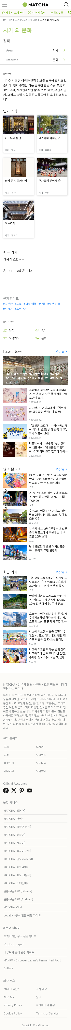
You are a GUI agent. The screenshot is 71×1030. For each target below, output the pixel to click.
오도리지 (10, 223)
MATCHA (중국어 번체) (17, 827)
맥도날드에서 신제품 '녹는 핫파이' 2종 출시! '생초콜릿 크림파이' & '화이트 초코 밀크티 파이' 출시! (47, 449)
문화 (44, 338)
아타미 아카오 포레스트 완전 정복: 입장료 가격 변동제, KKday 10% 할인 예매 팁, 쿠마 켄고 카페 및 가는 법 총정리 (47, 601)
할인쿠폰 (58, 12)
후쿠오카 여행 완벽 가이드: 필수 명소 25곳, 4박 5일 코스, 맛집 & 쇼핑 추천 (48, 514)
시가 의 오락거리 (15, 12)
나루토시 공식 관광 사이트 (19, 952)
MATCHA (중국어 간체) (17, 851)
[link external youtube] (30, 791)
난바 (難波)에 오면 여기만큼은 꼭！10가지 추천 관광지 (47, 548)
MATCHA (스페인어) (16, 883)
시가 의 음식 (38, 12)
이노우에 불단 (13, 138)
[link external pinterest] (22, 791)
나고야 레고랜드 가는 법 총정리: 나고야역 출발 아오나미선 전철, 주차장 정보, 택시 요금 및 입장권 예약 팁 (48, 655)
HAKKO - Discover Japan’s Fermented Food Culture (32, 964)
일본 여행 (54, 303)
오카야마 (41, 771)
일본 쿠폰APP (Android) (18, 899)
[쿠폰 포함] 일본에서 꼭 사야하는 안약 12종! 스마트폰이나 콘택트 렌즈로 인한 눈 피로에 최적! (48, 479)
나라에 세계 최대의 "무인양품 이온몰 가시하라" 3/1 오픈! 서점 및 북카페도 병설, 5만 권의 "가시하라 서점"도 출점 (35, 378)
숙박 (44, 330)
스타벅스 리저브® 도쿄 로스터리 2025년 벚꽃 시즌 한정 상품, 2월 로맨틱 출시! (48, 394)
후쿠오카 (21, 308)
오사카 (9, 308)
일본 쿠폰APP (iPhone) (18, 891)
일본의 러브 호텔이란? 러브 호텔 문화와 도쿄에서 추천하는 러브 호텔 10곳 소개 (48, 532)
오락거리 (14, 338)
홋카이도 (41, 755)
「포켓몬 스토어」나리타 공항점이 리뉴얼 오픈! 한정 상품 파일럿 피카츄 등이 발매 (48, 429)
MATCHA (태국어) (14, 835)
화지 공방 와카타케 (16, 181)
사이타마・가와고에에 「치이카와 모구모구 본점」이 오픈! (47, 410)
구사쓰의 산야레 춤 (50, 181)
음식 (11, 330)
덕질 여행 (30, 303)
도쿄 (18, 303)
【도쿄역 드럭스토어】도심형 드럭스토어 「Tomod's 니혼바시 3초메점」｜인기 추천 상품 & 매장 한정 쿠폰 (48, 584)
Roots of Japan (14, 944)
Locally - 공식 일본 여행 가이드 (22, 915)
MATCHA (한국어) (14, 843)
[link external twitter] (14, 791)
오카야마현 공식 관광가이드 (20, 936)
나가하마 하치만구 (49, 138)
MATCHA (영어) (13, 819)
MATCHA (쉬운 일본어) (17, 875)
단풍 (42, 303)
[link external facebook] (6, 791)
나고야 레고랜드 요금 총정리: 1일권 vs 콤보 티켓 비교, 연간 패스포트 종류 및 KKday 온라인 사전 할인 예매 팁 (48, 637)
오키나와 (41, 763)
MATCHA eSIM (13, 907)
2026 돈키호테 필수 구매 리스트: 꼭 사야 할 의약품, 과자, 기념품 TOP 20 (48, 497)
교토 (6, 755)
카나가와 (9, 771)
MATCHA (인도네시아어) (18, 859)
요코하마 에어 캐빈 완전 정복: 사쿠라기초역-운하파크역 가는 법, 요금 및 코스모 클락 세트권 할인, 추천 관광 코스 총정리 (48, 619)
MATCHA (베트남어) (16, 867)
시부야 (9, 303)
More (60, 351)
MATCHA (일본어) (14, 811)
